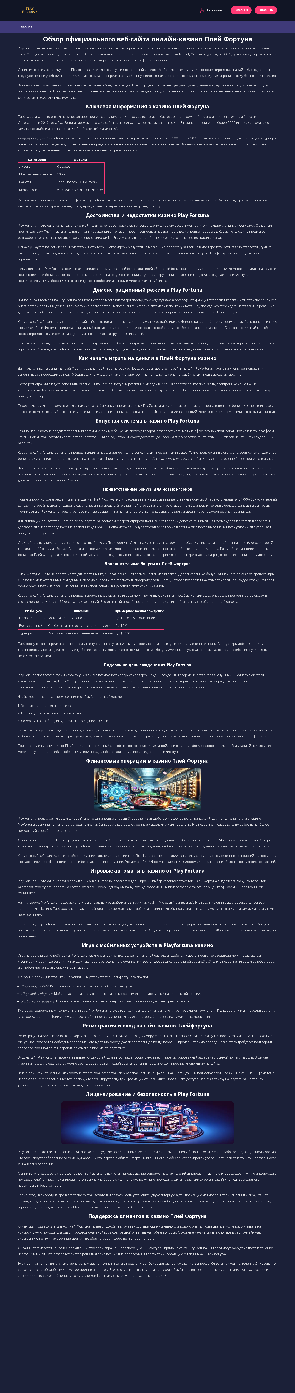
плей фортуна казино (150, 60)
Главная (214, 10)
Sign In (241, 10)
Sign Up (266, 10)
